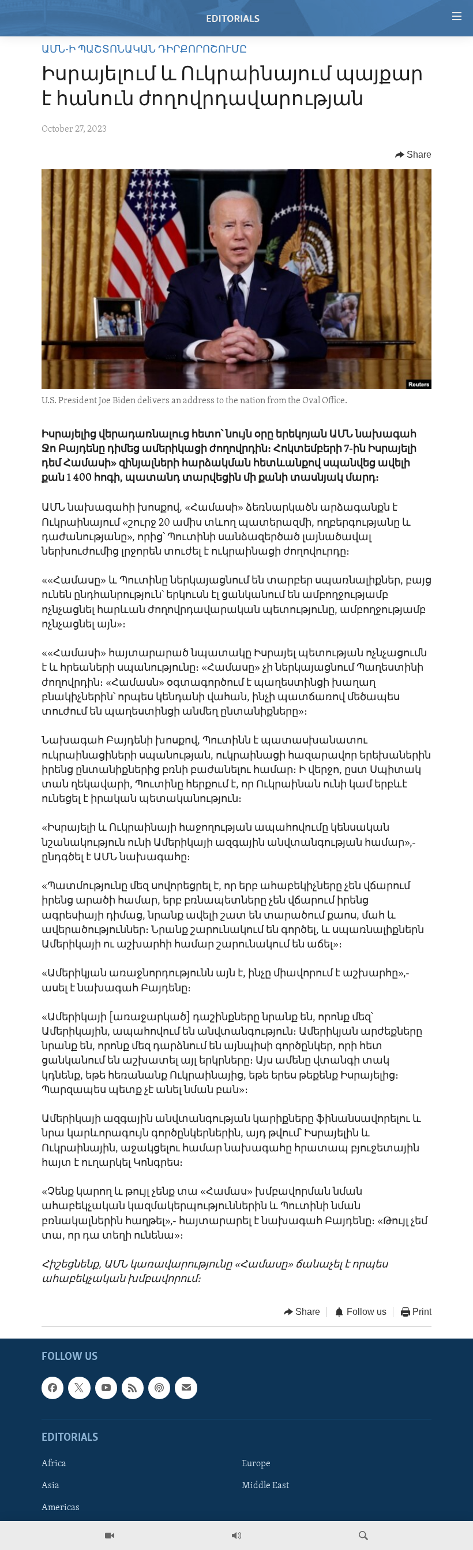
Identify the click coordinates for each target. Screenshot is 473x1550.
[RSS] (133, 1388)
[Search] (363, 1535)
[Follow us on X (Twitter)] (79, 1388)
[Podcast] (159, 1388)
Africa (54, 1464)
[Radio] (236, 1535)
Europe (256, 1464)
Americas (61, 1507)
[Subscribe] (186, 1388)
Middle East (265, 1485)
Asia (50, 1485)
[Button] (413, 154)
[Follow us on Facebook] (52, 1388)
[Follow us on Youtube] (106, 1388)
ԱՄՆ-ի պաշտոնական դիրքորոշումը (144, 50)
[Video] (109, 1535)
